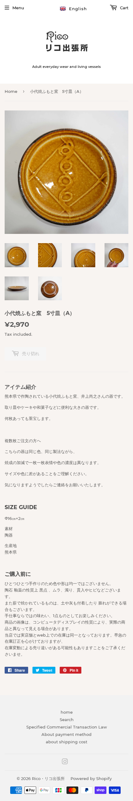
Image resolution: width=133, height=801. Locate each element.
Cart (123, 7)
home (67, 712)
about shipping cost (66, 741)
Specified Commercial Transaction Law (66, 726)
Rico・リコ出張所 (48, 778)
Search (67, 719)
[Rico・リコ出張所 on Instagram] (65, 762)
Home (11, 91)
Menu (18, 7)
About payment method (66, 734)
